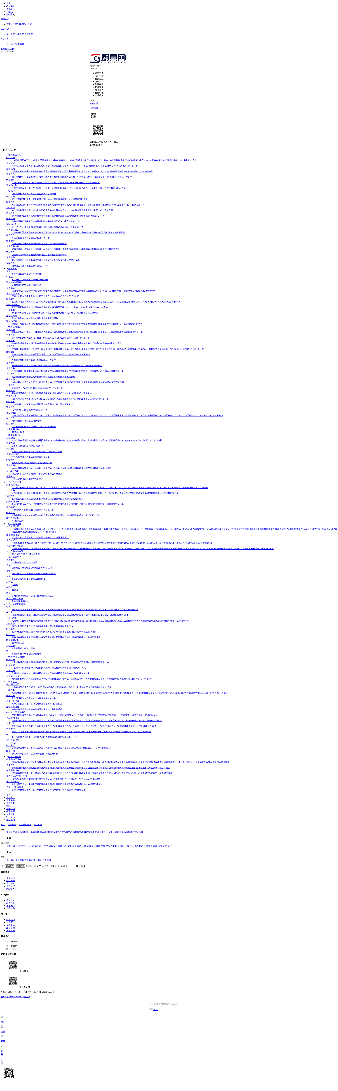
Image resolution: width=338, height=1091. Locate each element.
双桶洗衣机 (74, 296)
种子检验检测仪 (49, 532)
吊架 (73, 784)
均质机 (15, 382)
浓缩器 (34, 354)
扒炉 (139, 440)
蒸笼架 (34, 457)
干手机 (55, 318)
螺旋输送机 (95, 371)
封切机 (40, 493)
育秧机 (53, 673)
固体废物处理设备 (47, 626)
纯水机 (76, 324)
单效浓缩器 (42, 354)
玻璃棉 (61, 637)
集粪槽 (27, 779)
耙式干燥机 (116, 349)
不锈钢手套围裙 (46, 784)
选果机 (84, 166)
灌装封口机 (61, 493)
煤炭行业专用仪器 (85, 720)
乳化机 (21, 382)
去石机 (27, 260)
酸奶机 (91, 291)
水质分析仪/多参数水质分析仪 (26, 543)
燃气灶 (118, 291)
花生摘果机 (76, 662)
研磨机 (40, 365)
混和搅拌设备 (28, 349)
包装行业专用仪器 (14, 546)
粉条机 (97, 171)
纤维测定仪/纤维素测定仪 (276, 529)
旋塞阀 (103, 615)
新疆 (155, 846)
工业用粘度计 (60, 715)
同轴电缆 (75, 632)
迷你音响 (43, 307)
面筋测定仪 (36, 532)
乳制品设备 (11, 191)
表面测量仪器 (43, 704)
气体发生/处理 (140, 732)
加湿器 (57, 324)
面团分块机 (61, 182)
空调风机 (92, 468)
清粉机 (61, 668)
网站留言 (10, 889)
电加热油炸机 (64, 210)
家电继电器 (175, 302)
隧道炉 (29, 182)
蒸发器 (65, 399)
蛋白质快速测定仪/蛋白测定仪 (150, 529)
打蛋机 (46, 182)
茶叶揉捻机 (48, 199)
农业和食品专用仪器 (50, 720)
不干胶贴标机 (47, 499)
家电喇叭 (123, 302)
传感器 (40, 621)
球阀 (22, 615)
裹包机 (21, 510)
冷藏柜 (53, 205)
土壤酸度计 (48, 537)
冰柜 (126, 205)
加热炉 (53, 399)
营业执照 (27, 997)
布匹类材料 (74, 515)
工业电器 (24, 621)
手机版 (9, 9)
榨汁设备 (45, 166)
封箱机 (34, 493)
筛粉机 (15, 232)
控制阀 (59, 615)
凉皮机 (46, 171)
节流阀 (78, 615)
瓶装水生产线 (122, 160)
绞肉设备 (24, 762)
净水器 (32, 324)
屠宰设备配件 (12, 781)
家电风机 (132, 302)
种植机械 (10, 670)
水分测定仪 (79, 693)
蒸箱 (14, 243)
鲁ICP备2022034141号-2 (12, 997)
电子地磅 (24, 737)
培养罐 (95, 382)
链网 (14, 596)
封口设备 (10, 490)
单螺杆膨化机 (51, 216)
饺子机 (34, 171)
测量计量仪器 (12, 701)
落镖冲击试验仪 (262, 548)
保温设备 (16, 637)
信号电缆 (41, 632)
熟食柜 (78, 205)
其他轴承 (41, 579)
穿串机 (15, 249)
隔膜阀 (72, 615)
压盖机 (53, 493)
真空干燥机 (126, 349)
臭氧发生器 (31, 410)
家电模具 (41, 302)
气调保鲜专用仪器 (73, 548)
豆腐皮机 (56, 188)
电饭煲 (46, 291)
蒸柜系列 (10, 443)
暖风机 (95, 324)
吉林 (48, 846)
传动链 (34, 573)
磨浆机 (63, 188)
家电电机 (149, 302)
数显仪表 (16, 726)
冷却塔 (46, 399)
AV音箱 (86, 307)
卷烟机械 (24, 266)
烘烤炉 (23, 182)
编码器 (9, 587)
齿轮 (43, 573)
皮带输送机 (53, 371)
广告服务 (10, 908)
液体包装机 (169, 487)
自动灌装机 (27, 332)
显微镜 (131, 726)
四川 (117, 846)
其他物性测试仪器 (102, 687)
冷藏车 (120, 205)
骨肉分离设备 (70, 762)
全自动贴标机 (60, 499)
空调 (8, 271)
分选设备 (10, 390)
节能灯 (42, 754)
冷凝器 (21, 302)
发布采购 (10, 928)
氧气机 (133, 324)
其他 (123, 232)
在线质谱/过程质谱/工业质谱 (112, 715)
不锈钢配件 (17, 654)
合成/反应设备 (105, 732)
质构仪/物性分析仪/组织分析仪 (111, 529)
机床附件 (10, 560)
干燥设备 (10, 346)
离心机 (30, 388)
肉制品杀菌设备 (207, 762)
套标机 (70, 499)
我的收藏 (27, 24)
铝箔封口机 (124, 493)
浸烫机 (25, 773)
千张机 (76, 188)
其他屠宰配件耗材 (94, 784)
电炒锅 (152, 291)
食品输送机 (42, 371)
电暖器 (127, 324)
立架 (22, 457)
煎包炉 (70, 440)
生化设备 (10, 379)
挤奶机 (25, 194)
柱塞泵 (129, 609)
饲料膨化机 (74, 216)
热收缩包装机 (180, 487)
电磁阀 (15, 302)
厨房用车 (16, 474)
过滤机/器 (16, 388)
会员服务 (10, 44)
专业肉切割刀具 (31, 784)
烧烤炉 (105, 249)
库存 (49, 860)
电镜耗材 (68, 748)
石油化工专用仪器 (32, 720)
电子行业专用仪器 (136, 720)
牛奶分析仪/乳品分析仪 (52, 529)
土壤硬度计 (38, 537)
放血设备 (66, 773)
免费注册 (9, 49)
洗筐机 (76, 338)
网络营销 (10, 919)
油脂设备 (10, 252)
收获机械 (10, 659)
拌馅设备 (109, 762)
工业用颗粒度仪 (91, 715)
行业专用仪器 (12, 718)
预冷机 (74, 773)
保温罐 (101, 382)
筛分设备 (85, 679)
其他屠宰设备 (163, 768)
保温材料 (10, 634)
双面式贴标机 (35, 499)
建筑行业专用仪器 (153, 720)
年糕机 (40, 171)
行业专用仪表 (45, 726)
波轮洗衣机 (57, 296)
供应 (8, 860)
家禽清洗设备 (89, 773)
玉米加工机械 (62, 260)
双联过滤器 (173, 415)
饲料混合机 (40, 679)
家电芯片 (115, 302)
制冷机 (108, 205)
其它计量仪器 (56, 704)
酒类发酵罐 (29, 360)
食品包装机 (17, 487)
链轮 (39, 573)
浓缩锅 (15, 354)
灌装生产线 (17, 332)
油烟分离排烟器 (74, 468)
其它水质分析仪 (205, 543)
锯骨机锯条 (65, 784)
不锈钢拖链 (25, 568)
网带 (22, 596)
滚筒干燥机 (105, 349)
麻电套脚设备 (18, 768)
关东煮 (65, 249)
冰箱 (14, 285)
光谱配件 (49, 748)
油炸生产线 (40, 210)
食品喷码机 (17, 504)
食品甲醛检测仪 (186, 529)
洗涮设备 (10, 460)
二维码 (9, 12)
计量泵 (46, 609)
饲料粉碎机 (118, 679)
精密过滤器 (194, 415)
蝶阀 (18, 615)
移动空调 (24, 274)
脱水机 (49, 388)
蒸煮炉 (27, 440)
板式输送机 (63, 371)
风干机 (190, 349)
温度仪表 (73, 726)
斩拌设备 (33, 762)
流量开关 (16, 648)
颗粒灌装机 (91, 332)
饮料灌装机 (38, 332)
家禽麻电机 (17, 773)
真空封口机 (72, 493)
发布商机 (10, 922)
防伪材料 (56, 515)
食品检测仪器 (12, 526)
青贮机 (95, 662)
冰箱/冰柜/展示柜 (14, 282)
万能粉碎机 (76, 365)
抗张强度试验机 (233, 548)
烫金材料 (47, 515)
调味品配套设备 (65, 227)
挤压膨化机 (63, 216)
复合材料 (39, 515)
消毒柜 (103, 291)
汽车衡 (48, 737)
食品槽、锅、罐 (55, 404)
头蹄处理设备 (68, 768)
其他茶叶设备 (81, 199)
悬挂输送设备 (56, 768)
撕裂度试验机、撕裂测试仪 (101, 548)
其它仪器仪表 (12, 740)
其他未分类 (148, 171)
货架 (18, 457)
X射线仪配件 (87, 748)
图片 (78, 866)
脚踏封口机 (114, 493)
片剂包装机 (101, 487)
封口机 (15, 493)
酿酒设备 (10, 235)
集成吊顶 (28, 313)
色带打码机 (55, 504)
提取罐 (89, 382)
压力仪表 (107, 726)
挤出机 (19, 194)
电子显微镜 (17, 698)
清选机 (44, 668)
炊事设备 (10, 241)
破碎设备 (62, 166)
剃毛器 (42, 318)
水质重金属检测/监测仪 (85, 543)
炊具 (18, 243)
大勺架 (27, 457)
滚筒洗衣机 (17, 296)
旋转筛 (40, 393)
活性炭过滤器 (28, 415)
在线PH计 (129, 715)
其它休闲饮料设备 (177, 160)
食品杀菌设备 (43, 343)
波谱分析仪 (48, 693)
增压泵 (59, 609)
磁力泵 (72, 609)
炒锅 (109, 343)
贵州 (122, 846)
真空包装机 (38, 487)
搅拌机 (53, 182)
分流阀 (53, 615)
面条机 (53, 171)
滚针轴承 (24, 579)
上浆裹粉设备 (127, 762)
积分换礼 (10, 883)
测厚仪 (40, 687)
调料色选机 (48, 377)
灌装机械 (10, 329)
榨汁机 (40, 249)
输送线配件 (80, 784)
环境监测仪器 (127, 693)
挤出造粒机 (141, 679)
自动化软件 (171, 621)
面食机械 (10, 169)
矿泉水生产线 (162, 160)
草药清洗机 (55, 338)
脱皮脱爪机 (40, 773)
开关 (33, 648)
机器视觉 (107, 621)
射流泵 (84, 609)
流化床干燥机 (180, 349)
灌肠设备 (138, 762)
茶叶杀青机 (27, 199)
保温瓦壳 (45, 637)
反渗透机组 (48, 415)
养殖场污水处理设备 (38, 790)
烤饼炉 (76, 440)
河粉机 (110, 171)
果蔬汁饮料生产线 (69, 160)
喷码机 (63, 504)
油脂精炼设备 (37, 255)
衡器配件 (56, 737)
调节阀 (46, 615)
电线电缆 (10, 629)
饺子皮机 (117, 171)
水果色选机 (69, 377)
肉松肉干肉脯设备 (163, 762)
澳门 (169, 846)
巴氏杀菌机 (95, 343)
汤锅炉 (55, 440)
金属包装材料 (28, 515)
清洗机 (15, 338)
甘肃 (141, 846)
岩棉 (66, 637)
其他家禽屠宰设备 (163, 773)
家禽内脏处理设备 (117, 773)
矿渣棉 (72, 637)
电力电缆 (49, 632)
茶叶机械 (10, 196)
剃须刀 (23, 318)
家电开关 (140, 302)
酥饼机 (21, 177)
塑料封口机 (103, 493)
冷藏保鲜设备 (39, 205)
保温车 (53, 474)
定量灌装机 (80, 332)
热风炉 (25, 399)
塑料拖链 (35, 568)
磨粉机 (32, 232)
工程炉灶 (10, 438)
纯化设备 (55, 732)
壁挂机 (40, 274)
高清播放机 (63, 307)
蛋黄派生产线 (102, 177)
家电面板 (71, 302)
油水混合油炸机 (78, 210)
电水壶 (63, 324)
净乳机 (32, 194)
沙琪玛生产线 (115, 177)
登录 (3, 49)
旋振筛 (46, 393)
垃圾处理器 (67, 291)
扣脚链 (57, 784)
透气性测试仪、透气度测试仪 (51, 548)
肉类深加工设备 (13, 759)
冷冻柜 (34, 285)
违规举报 (10, 886)
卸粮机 (40, 260)
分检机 (72, 393)
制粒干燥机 (53, 349)
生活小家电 (11, 316)
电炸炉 (144, 440)
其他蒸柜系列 (39, 446)
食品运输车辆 (41, 404)
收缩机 (40, 510)
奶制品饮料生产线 (137, 160)
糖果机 (15, 221)
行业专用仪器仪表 (143, 726)
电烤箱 (131, 291)
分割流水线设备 (139, 768)
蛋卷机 (57, 177)
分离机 (24, 388)
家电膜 (84, 302)
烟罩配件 (33, 479)
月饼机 (27, 177)
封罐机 (21, 493)
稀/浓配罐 (109, 382)
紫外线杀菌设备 (82, 343)
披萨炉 (133, 440)
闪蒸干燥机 (84, 349)
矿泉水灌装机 (102, 332)
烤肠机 (59, 249)
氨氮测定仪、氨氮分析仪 (175, 543)
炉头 (14, 479)
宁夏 (150, 846)
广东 (103, 846)
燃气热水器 (38, 313)
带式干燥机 (74, 349)
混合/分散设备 (66, 732)
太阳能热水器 (18, 313)
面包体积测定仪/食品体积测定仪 (303, 529)
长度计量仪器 (30, 704)
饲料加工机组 (130, 679)
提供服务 (15, 860)
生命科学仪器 (169, 693)
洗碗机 (34, 243)
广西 (108, 846)
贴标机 (15, 499)
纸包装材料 (17, 515)
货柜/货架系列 (13, 454)
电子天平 (73, 737)
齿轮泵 (110, 609)
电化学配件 (59, 748)
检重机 (78, 393)
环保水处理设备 (19, 626)
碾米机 (15, 260)
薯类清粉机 (23, 232)
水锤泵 (116, 609)
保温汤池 (47, 451)
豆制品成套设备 (19, 188)
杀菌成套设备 (56, 343)
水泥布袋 (16, 562)
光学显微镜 (27, 698)
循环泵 (65, 609)
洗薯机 (111, 232)
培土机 (21, 673)
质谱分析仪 (38, 693)
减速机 (9, 582)
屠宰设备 (10, 765)
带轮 (14, 573)
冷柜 (47, 205)
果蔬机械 (10, 163)
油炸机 (15, 210)
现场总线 (83, 621)
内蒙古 (38, 846)
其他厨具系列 (12, 471)
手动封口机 (82, 493)
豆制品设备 (11, 185)
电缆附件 (92, 632)
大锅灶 (15, 440)
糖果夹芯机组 (51, 221)
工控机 (99, 621)
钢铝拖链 (43, 568)
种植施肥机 (61, 673)
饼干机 (44, 177)
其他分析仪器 (220, 693)
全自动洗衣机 (35, 296)
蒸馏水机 (39, 415)
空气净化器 (23, 324)
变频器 (46, 621)
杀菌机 (15, 343)
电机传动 (145, 621)
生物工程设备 (47, 709)
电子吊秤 (33, 737)
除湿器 (89, 324)
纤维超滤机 (82, 415)
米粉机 (84, 171)
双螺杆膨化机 (39, 216)
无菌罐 (57, 382)
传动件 (9, 571)
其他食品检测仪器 (14, 551)
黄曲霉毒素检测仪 (326, 529)
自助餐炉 (33, 474)
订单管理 (19, 34)
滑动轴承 (16, 579)
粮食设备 (10, 257)
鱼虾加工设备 (178, 762)
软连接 (27, 562)
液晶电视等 (17, 279)
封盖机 (27, 493)
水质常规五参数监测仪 (106, 543)
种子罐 (82, 382)
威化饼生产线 (89, 177)
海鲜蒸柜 (22, 446)
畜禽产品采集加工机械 (16, 776)
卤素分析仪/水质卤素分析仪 (151, 543)
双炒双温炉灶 (115, 440)
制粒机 (15, 421)
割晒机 (34, 662)
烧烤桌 (59, 474)
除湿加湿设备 (12, 640)
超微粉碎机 (65, 365)
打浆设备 (54, 166)
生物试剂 (26, 654)
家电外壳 (157, 302)
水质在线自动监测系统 (127, 543)
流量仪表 (64, 726)
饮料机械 (10, 157)
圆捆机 (57, 662)
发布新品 (10, 925)
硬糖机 (21, 221)
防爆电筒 (35, 754)
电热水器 (47, 313)
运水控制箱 (44, 468)
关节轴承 (33, 579)
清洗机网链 (38, 596)
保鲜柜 (65, 205)
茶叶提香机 (69, 199)
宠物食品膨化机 (86, 216)
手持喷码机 (82, 504)
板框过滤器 (17, 415)
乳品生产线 (40, 194)
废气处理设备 (32, 626)
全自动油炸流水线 (94, 210)
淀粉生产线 (55, 232)
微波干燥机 (137, 349)
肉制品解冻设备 (221, 762)
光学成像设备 (49, 698)
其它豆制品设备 (118, 188)
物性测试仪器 (12, 684)
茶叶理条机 (59, 199)
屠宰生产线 (152, 768)
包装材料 (10, 512)
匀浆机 (40, 426)
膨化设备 (10, 213)
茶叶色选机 (38, 377)
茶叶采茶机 (17, 199)
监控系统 (162, 621)
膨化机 (15, 216)
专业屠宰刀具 (18, 784)
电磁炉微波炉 (24, 291)
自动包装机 (48, 487)
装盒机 (143, 487)
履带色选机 (27, 377)
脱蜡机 (59, 773)
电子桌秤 (41, 737)
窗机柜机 (33, 274)
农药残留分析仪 (19, 529)
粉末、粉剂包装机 (155, 487)
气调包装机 (69, 487)
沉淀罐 (76, 382)
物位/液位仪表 (96, 726)
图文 (83, 866)
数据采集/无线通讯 (70, 621)
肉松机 (99, 249)
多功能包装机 (134, 487)
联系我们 (19, 44)
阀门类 (9, 612)
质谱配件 (77, 748)
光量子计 (25, 554)
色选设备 (10, 374)
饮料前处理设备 (19, 160)
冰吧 (39, 285)
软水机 (101, 324)
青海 (146, 846)
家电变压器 (105, 302)
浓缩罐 (27, 354)
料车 (22, 404)
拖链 (8, 565)
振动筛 (15, 393)
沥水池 (30, 463)
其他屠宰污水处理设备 (75, 790)
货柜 (14, 457)
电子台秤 (16, 737)
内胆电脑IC (61, 302)
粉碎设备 (10, 363)
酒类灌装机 (48, 332)
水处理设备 (11, 413)
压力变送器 (25, 648)
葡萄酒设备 (25, 238)
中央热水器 (80, 313)
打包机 (15, 510)
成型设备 (117, 762)
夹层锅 (103, 343)
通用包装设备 (12, 485)
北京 (8, 846)
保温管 (29, 637)
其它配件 (106, 748)
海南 (112, 846)
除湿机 (15, 643)
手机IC (27, 302)
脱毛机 (32, 773)
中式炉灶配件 (22, 479)
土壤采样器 (27, 537)
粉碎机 (15, 365)
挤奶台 (59, 779)
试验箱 (15, 687)
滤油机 (36, 388)
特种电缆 (83, 632)
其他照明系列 (51, 754)
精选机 (78, 668)
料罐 (26, 404)
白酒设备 (16, 238)
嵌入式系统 (116, 621)
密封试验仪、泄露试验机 (146, 548)
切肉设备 (16, 762)
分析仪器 (10, 690)
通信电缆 (33, 632)
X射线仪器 (59, 693)
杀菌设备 (10, 341)
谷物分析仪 (131, 529)
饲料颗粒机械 (28, 679)
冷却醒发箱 (40, 360)
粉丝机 (103, 171)
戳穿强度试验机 (247, 548)
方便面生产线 (136, 171)
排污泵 (135, 609)
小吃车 (84, 249)
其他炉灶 (158, 440)
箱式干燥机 (158, 349)
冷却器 (59, 399)
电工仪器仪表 (83, 726)
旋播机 (34, 673)
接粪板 (34, 779)
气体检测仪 (90, 693)
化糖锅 (44, 382)
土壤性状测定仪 (61, 537)
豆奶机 (95, 188)
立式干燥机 (169, 349)
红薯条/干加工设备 (88, 232)
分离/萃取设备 (44, 732)
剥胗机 (80, 773)
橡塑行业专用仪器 (119, 720)
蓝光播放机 (53, 307)
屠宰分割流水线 (103, 768)
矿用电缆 (58, 632)
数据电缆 (66, 632)
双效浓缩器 (53, 354)
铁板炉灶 (62, 440)
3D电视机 (43, 279)
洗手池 (49, 463)
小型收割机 (65, 662)
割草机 (101, 662)
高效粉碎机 (55, 365)
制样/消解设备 (31, 732)
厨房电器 (10, 288)
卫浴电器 (10, 310)
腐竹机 (82, 188)
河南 (89, 846)
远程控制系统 (183, 621)
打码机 (36, 504)
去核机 (78, 166)
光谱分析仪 (27, 693)
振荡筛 (21, 393)
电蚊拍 (82, 324)
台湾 (160, 846)
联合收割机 (48, 662)
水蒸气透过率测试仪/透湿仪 (24, 548)
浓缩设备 (10, 352)
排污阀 (84, 615)
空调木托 (54, 637)
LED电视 (35, 279)
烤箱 (18, 182)
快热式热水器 (92, 313)
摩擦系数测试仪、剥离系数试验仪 (199, 548)
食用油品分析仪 (33, 529)
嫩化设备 (94, 762)
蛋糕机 (63, 177)
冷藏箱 (84, 205)
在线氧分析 (29, 715)
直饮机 (108, 324)
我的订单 (19, 24)
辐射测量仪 (115, 693)
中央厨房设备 (43, 474)
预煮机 (91, 166)
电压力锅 (77, 291)
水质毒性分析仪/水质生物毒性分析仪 (57, 543)
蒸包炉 (29, 446)
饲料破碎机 (57, 679)
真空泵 (122, 609)
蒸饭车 (27, 243)
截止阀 (27, 615)
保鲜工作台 (93, 205)
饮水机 (44, 324)
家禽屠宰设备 (12, 770)
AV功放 (79, 307)
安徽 (70, 846)
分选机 (59, 393)
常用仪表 (10, 723)
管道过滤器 (150, 415)
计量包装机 (112, 487)
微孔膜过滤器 (161, 415)
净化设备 (10, 407)
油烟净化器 (25, 468)
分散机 (65, 393)
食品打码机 (27, 504)
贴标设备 (10, 496)
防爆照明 (10, 751)
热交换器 (73, 399)
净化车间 (22, 410)
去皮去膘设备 (149, 762)
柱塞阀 (97, 615)
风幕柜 (72, 205)
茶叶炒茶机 (38, 199)
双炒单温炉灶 (102, 440)
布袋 (22, 562)
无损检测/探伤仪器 (85, 687)
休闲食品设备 (12, 246)
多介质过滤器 (70, 415)
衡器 (8, 734)
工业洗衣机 (46, 296)
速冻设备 (24, 205)
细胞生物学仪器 (19, 709)
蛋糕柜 (101, 205)
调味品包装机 (37, 227)
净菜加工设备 (35, 166)
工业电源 (33, 621)
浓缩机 (21, 354)
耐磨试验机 (220, 548)
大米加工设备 (49, 260)
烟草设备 (10, 263)
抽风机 (63, 468)
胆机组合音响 (32, 307)
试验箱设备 (209, 693)
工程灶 (150, 440)
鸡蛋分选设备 (18, 779)
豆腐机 (40, 188)
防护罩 (34, 562)
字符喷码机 (93, 504)
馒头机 (27, 171)
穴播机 (15, 673)
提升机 (34, 371)
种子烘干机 (69, 668)
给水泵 (15, 609)
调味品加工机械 (50, 227)
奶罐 (14, 194)
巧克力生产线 (64, 221)
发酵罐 (15, 360)
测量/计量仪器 (197, 693)
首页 (3, 824)
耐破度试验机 (170, 548)
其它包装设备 (12, 518)
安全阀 (40, 615)
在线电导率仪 (18, 715)
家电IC (78, 302)
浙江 (65, 846)
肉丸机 (101, 762)
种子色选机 (59, 377)
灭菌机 (27, 343)
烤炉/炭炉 (125, 440)
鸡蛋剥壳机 (42, 779)
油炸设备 (10, 207)
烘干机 (25, 296)
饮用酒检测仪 (69, 529)
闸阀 (14, 615)
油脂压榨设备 (49, 255)
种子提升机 (36, 668)
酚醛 (94, 637)
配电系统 (153, 621)
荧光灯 (15, 754)
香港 (165, 846)
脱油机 (15, 255)
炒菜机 (53, 243)
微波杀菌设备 (68, 343)
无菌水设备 (131, 415)
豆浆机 (70, 188)
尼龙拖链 (16, 568)
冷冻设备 (16, 205)
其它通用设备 (12, 429)
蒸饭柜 (15, 446)
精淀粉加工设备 (42, 232)
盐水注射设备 (83, 762)
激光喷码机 (72, 504)
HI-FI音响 (103, 307)
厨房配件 (10, 476)
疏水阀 (91, 615)
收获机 (21, 662)
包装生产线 (27, 487)
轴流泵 (91, 609)
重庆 (23, 846)
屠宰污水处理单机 (56, 790)
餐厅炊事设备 (43, 243)
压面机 (59, 171)
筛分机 (27, 393)
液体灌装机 (59, 332)
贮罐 (14, 404)
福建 (74, 846)
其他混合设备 (49, 426)
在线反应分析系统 (75, 715)
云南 (127, 846)
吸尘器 (51, 324)
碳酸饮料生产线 (53, 160)
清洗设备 (10, 335)
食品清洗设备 (66, 338)
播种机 (82, 673)
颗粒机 (21, 421)
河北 (27, 846)
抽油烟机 (16, 468)
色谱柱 (34, 748)
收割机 (15, 662)
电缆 (14, 632)
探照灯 (27, 754)
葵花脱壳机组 (24, 668)
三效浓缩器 (63, 354)
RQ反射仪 (16, 554)
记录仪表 (24, 726)
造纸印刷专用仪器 (102, 720)
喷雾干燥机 (95, 349)
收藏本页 (10, 6)
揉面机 (78, 171)
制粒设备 (10, 418)
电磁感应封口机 (160, 493)
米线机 (91, 171)
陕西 (136, 846)
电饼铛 (53, 291)
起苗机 (46, 673)
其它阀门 (123, 615)
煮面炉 (34, 440)
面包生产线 (36, 177)
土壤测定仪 (17, 537)
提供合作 (42, 860)
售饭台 (40, 451)
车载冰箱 (20, 285)
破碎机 (21, 365)
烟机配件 (33, 266)
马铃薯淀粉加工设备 (69, 232)
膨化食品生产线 (25, 216)
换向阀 (65, 615)
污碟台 (36, 463)
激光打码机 (44, 504)
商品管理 (10, 34)
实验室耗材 (25, 748)
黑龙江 (54, 846)
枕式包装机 (59, 487)
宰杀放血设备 (89, 768)
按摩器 (29, 318)
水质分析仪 (11, 540)
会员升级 (10, 900)
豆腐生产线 (31, 188)
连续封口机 (93, 493)
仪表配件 (56, 726)
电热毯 (139, 324)
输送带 (27, 371)
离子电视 (26, 279)
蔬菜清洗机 (34, 338)
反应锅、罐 (36, 382)
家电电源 (166, 302)
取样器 (85, 548)
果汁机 (34, 249)
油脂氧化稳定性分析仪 (253, 529)
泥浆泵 (53, 609)
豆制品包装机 (104, 188)
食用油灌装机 (115, 332)
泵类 (8, 607)
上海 (13, 846)
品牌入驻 (10, 903)
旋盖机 (46, 493)
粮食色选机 (17, 377)
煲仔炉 (21, 440)
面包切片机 (84, 182)
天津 (18, 846)
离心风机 (100, 468)
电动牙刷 (16, 318)
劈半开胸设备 (43, 768)
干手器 (48, 318)
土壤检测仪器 (12, 535)
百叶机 (89, 188)
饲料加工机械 (12, 676)
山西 (32, 846)
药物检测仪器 (18, 720)
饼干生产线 (78, 177)
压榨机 (97, 166)
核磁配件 (97, 748)
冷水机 (114, 205)
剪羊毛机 (79, 779)
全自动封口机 (146, 493)
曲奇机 (51, 177)
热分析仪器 (49, 687)
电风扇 (38, 324)
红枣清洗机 (44, 338)
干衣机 (65, 296)
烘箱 (14, 182)
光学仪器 (159, 693)
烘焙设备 (10, 180)
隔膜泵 (21, 609)
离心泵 (34, 609)
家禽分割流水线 (133, 773)
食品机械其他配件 (14, 598)
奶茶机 (27, 249)
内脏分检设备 (125, 768)
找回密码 (10, 878)
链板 (18, 596)
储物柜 (40, 457)
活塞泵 (103, 609)
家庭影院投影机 (19, 307)
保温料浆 (37, 637)
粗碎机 (34, 365)
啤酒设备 (35, 238)
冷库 (31, 205)
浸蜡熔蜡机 (50, 773)
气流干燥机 (148, 349)
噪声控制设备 (62, 626)
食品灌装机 (126, 332)
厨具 (22, 243)
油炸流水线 (29, 210)
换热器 (19, 399)
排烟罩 (108, 468)
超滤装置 (140, 415)
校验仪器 (124, 726)
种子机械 (10, 665)
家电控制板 (50, 302)
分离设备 (10, 385)
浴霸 (54, 313)
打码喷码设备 (12, 501)
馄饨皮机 (125, 171)
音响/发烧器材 (13, 304)
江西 (79, 846)
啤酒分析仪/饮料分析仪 (86, 529)
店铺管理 (28, 34)
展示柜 (59, 205)
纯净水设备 (151, 160)
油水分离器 (55, 468)
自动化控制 (11, 618)
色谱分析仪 (17, 693)
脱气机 (43, 388)
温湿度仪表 (34, 726)
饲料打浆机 (107, 679)
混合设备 (10, 424)
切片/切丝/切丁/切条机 (117, 166)
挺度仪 (180, 548)
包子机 (15, 171)
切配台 (55, 451)
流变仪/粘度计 (30, 687)
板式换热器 (93, 399)
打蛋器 (124, 291)
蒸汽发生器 (82, 399)
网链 (8, 593)
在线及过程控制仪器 (15, 712)
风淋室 (15, 410)
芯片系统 (58, 709)
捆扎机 (34, 510)
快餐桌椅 (24, 474)
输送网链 (28, 596)
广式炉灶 (83, 440)
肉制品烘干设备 (192, 762)
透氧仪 (161, 548)
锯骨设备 (60, 762)
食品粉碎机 (86, 365)
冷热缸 (51, 382)
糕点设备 (10, 174)
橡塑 (83, 637)
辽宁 (44, 846)
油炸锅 (21, 210)
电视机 (9, 277)
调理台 (21, 451)
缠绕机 (27, 510)
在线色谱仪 (150, 715)
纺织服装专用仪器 (68, 720)
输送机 (21, 371)
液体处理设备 (127, 732)
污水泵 (27, 609)
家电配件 (10, 299)
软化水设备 (120, 415)
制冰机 (78, 249)
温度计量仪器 (18, 704)
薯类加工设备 (12, 230)
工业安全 (126, 621)
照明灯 (21, 754)
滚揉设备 (41, 762)
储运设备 (10, 402)
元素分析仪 (69, 693)
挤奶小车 (52, 779)
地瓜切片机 (103, 232)
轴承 (8, 576)
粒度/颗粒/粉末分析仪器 (65, 687)
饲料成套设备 (96, 679)
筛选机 (34, 393)
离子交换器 (59, 415)
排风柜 (84, 468)
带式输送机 (74, 371)
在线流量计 (139, 715)
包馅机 (21, 171)
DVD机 (72, 307)
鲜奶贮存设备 (68, 779)
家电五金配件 (94, 302)
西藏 (131, 846)
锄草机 (27, 673)
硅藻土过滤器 (108, 415)
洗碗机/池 (22, 463)
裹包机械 (10, 507)
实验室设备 (11, 729)
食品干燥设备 (41, 349)
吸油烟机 (138, 291)
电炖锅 (146, 291)
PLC (52, 621)
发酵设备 (10, 357)
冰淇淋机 (111, 291)
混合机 (21, 426)
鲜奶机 (70, 182)
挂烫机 (70, 324)
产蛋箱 (93, 779)
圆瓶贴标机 (23, 499)
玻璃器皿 (16, 748)
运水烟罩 (35, 468)
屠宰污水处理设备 (14, 787)
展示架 (46, 457)
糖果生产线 (29, 221)
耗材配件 (10, 745)
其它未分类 (191, 160)
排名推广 (10, 906)
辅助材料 (64, 515)
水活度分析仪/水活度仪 (232, 529)
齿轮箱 (19, 573)
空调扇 (15, 324)
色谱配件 (41, 748)
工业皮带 (26, 573)
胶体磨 (46, 365)
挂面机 (65, 171)
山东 (84, 846)
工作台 (15, 451)
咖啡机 (21, 249)
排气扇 (59, 313)
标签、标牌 (84, 515)
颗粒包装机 (80, 487)
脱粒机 (21, 260)
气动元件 (16, 621)
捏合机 (34, 426)
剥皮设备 (79, 768)
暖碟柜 (27, 451)
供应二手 (24, 860)
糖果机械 (10, 218)
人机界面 (92, 621)
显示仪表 (115, 726)
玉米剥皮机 (86, 662)
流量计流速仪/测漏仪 (44, 715)
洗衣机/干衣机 (13, 293)
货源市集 (12, 824)
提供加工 (33, 860)
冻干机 (131, 205)
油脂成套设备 (24, 255)
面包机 (46, 249)
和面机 (72, 171)
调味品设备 (11, 224)
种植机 (40, 673)
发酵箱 (21, 360)
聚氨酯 (78, 637)
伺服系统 (58, 621)
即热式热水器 (68, 313)
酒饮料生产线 (97, 160)
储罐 (18, 404)
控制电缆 (24, 632)
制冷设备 (10, 202)
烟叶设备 (16, 266)
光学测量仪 (38, 698)
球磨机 (27, 365)
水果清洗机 (23, 338)
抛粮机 (34, 260)
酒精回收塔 (74, 354)
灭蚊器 (114, 324)
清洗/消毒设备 (18, 732)
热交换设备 (11, 396)
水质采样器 (192, 543)
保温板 (23, 637)
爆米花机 (92, 249)
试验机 (21, 687)
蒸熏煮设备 (50, 762)
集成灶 (15, 291)
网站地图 (10, 880)
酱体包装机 (91, 487)
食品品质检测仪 (171, 529)
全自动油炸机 (51, 210)
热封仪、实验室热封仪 (124, 548)
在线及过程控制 (183, 693)
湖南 (98, 846)
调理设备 (10, 449)
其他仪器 (10, 646)
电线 (18, 632)
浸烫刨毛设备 (30, 768)
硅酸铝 (89, 637)
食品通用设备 (25, 824)
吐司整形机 (95, 182)
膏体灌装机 (69, 332)
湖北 (93, 846)
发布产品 (94, 103)
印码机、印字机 (105, 504)
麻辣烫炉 (41, 440)
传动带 (48, 573)
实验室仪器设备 (103, 693)
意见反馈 (10, 931)
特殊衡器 (64, 737)
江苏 (60, 846)
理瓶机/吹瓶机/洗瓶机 (36, 160)
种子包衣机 (53, 668)
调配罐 (70, 382)
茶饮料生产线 (84, 160)
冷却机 (32, 399)
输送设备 (10, 368)
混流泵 (97, 609)
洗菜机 (43, 463)
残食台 (34, 451)
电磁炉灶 (92, 440)
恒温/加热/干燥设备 (82, 732)
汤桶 (60, 451)
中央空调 (16, 274)
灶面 (39, 479)
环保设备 (10, 623)
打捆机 (27, 662)
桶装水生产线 (110, 160)
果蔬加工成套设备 (20, 166)
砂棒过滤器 (184, 415)
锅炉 (14, 399)
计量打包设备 (75, 679)
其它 (50, 568)
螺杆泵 (78, 609)
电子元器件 (135, 621)
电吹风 (36, 318)
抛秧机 (70, 673)
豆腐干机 (47, 188)
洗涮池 (15, 463)
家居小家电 (11, 321)
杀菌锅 (21, 343)
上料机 (15, 371)
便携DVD (94, 307)
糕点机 (15, 177)
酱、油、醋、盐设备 (21, 227)
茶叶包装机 (192, 487)
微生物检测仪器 (33, 709)
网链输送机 (48, 596)
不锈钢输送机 (106, 371)
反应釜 (27, 382)
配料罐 (32, 404)
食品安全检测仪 (213, 529)
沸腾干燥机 (63, 349)
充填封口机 (135, 493)
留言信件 (10, 24)
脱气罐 (63, 382)
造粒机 (27, 421)
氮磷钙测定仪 (200, 529)
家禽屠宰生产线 (147, 773)
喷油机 (70, 177)
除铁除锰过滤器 (95, 415)
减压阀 (110, 615)
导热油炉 (39, 399)
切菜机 (103, 166)
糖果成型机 (40, 221)
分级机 (53, 393)
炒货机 (53, 249)
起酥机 (76, 182)
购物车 (9, 14)
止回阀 (34, 615)
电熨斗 (120, 324)
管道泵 (40, 609)
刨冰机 (72, 249)
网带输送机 (84, 371)
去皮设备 (71, 166)
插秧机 (76, 673)
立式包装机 (122, 487)
